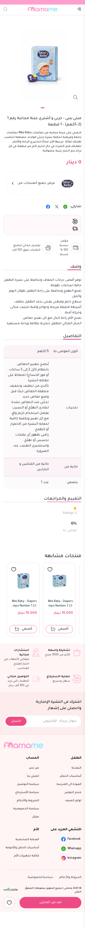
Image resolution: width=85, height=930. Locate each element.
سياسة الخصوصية (40, 877)
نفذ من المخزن (50, 902)
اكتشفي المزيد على (66, 830)
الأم (36, 830)
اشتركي (16, 721)
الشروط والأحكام (70, 877)
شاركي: (75, 207)
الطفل (76, 758)
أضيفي (27, 629)
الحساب (32, 758)
